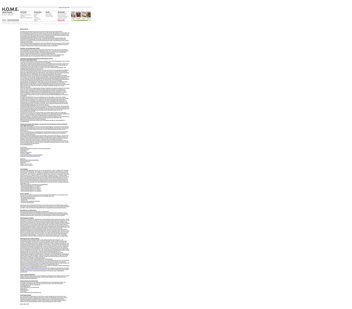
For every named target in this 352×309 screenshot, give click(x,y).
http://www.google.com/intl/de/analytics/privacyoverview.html (35, 268)
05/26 (83, 18)
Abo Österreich (62, 15)
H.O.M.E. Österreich (7, 15)
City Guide (48, 13)
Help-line (22, 16)
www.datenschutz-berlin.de (33, 156)
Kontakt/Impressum (63, 16)
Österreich (85, 20)
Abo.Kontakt (6, 23)
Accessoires (37, 19)
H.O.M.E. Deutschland (8, 13)
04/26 (88, 18)
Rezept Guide (49, 16)
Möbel (35, 15)
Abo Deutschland (62, 13)
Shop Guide (49, 15)
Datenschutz (61, 20)
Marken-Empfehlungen (26, 17)
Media (35, 20)
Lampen (36, 17)
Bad (35, 16)
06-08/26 (78, 18)
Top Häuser (23, 13)
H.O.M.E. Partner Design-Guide (62, 18)
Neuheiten (36, 13)
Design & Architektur (25, 15)
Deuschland (80, 20)
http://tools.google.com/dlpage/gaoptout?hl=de (31, 265)
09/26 (73, 18)
